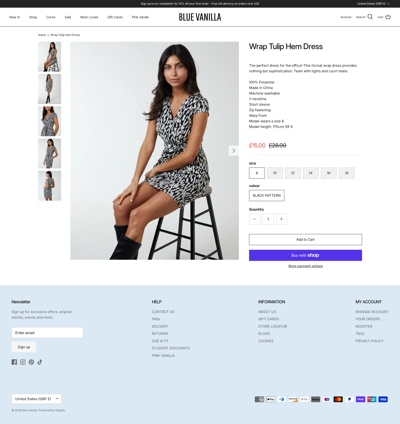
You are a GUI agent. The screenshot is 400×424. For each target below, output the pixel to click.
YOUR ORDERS (368, 319)
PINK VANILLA (163, 355)
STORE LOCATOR (272, 326)
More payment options (305, 266)
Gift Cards (115, 17)
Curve (50, 17)
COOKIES (266, 341)
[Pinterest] (31, 362)
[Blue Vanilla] (200, 17)
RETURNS (160, 333)
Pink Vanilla (140, 17)
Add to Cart (305, 239)
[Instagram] (22, 362)
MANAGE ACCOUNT (372, 312)
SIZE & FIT (160, 341)
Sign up (24, 347)
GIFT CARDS (268, 319)
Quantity (256, 209)
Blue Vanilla (29, 410)
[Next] (234, 151)
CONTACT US (163, 312)
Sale (68, 17)
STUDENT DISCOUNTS (171, 348)
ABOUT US (267, 312)
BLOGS (264, 333)
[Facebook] (14, 362)
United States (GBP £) (371, 3)
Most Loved (89, 17)
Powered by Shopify (52, 410)
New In (14, 17)
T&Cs (360, 333)
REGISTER (364, 326)
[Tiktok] (40, 362)
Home (42, 35)
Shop (33, 17)
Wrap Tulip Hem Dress (65, 35)
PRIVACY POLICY (370, 341)
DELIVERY (160, 326)
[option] (154, 150)
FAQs (156, 319)
